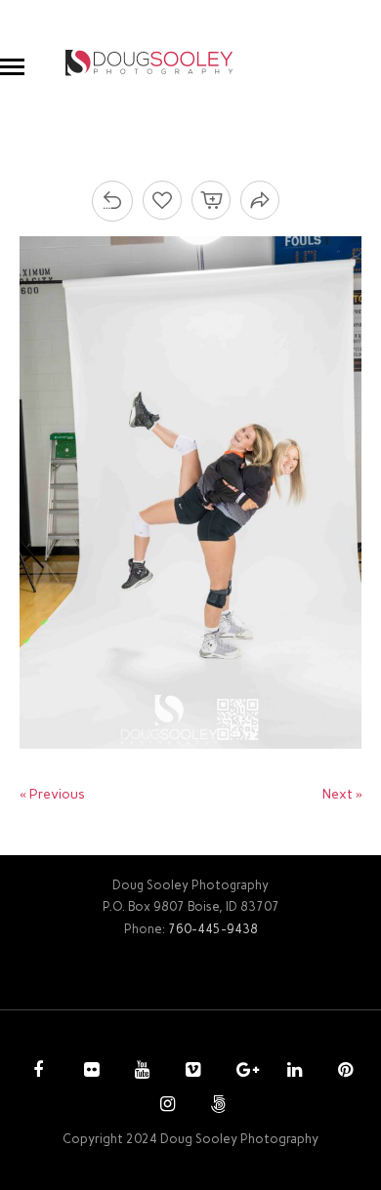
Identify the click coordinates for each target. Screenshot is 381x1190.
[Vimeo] (190, 1072)
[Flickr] (89, 1072)
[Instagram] (165, 1106)
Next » (342, 794)
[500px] (216, 1106)
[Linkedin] (292, 1072)
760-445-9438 (213, 929)
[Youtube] (139, 1072)
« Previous (52, 794)
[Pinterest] (343, 1072)
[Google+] (241, 1072)
